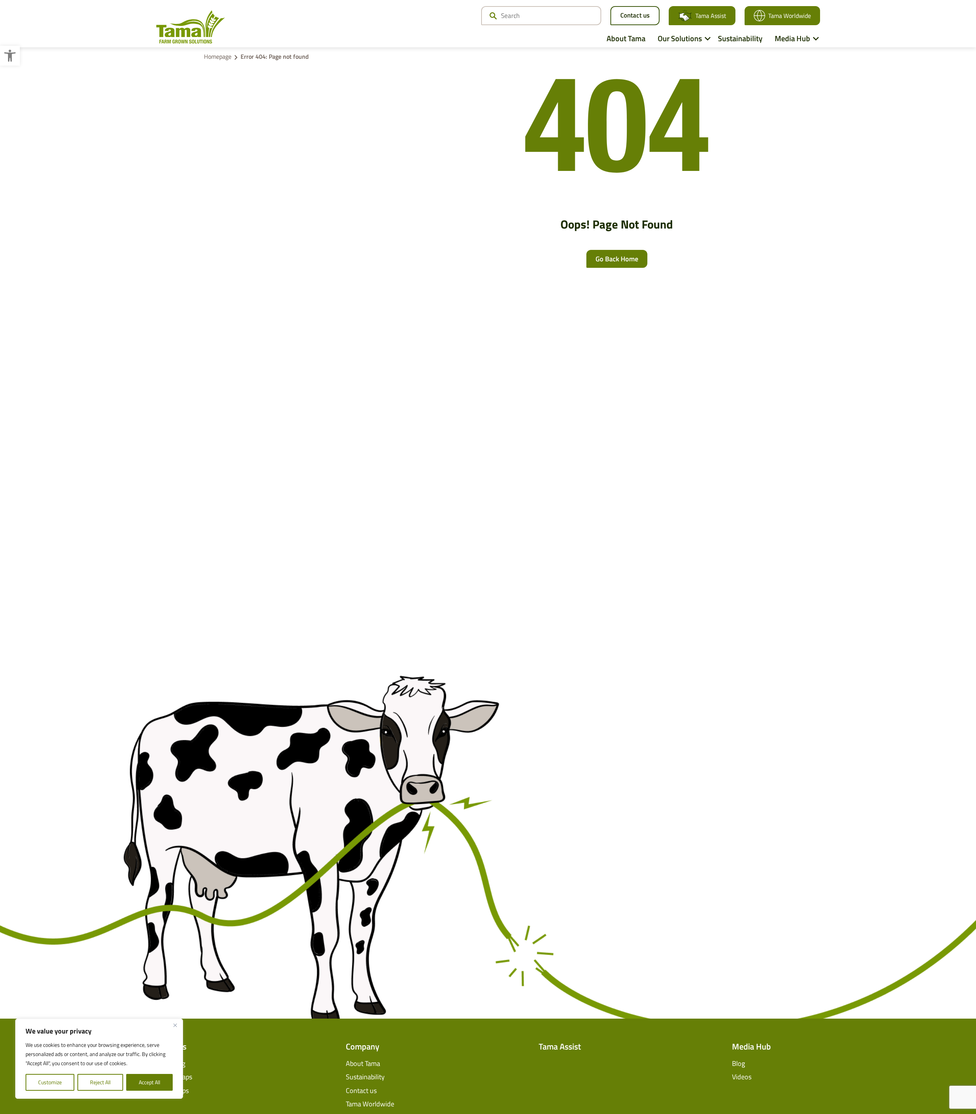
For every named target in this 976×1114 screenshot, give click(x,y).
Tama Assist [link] (710, 15)
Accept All (149, 1082)
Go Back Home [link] (617, 259)
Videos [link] (741, 1077)
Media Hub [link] (792, 38)
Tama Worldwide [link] (789, 15)
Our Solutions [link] (680, 38)
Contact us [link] (635, 15)
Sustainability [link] (740, 38)
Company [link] (362, 1046)
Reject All (100, 1082)
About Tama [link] (626, 38)
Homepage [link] (217, 56)
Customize (50, 1082)
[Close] (175, 1025)
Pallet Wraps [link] (170, 1090)
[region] (99, 1059)
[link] (10, 56)
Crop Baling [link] (168, 1063)
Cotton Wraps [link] (172, 1077)
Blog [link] (738, 1063)
